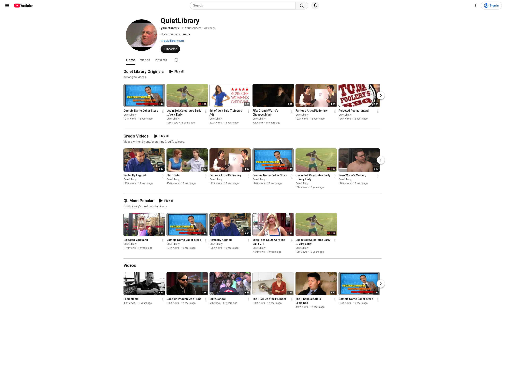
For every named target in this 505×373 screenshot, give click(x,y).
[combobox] (244, 5)
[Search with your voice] (315, 5)
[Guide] (7, 5)
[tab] (130, 60)
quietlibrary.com (173, 40)
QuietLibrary (130, 114)
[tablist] (252, 60)
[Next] (381, 95)
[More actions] (163, 111)
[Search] (302, 5)
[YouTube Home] (23, 5)
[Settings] (475, 5)
